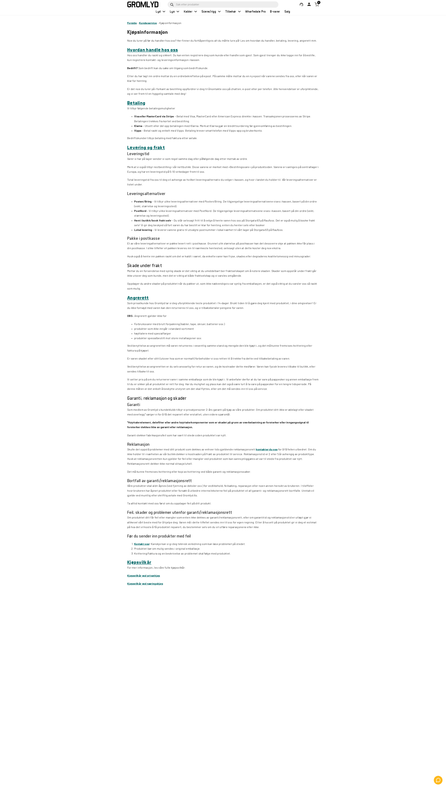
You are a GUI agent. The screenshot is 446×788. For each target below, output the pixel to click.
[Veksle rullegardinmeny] (164, 11)
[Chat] (438, 780)
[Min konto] (301, 4)
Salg (287, 11)
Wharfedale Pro (255, 11)
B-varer (275, 11)
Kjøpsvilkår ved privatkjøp (143, 575)
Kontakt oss (141, 544)
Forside (132, 23)
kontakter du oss (267, 449)
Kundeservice (148, 23)
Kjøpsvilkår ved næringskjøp (145, 583)
